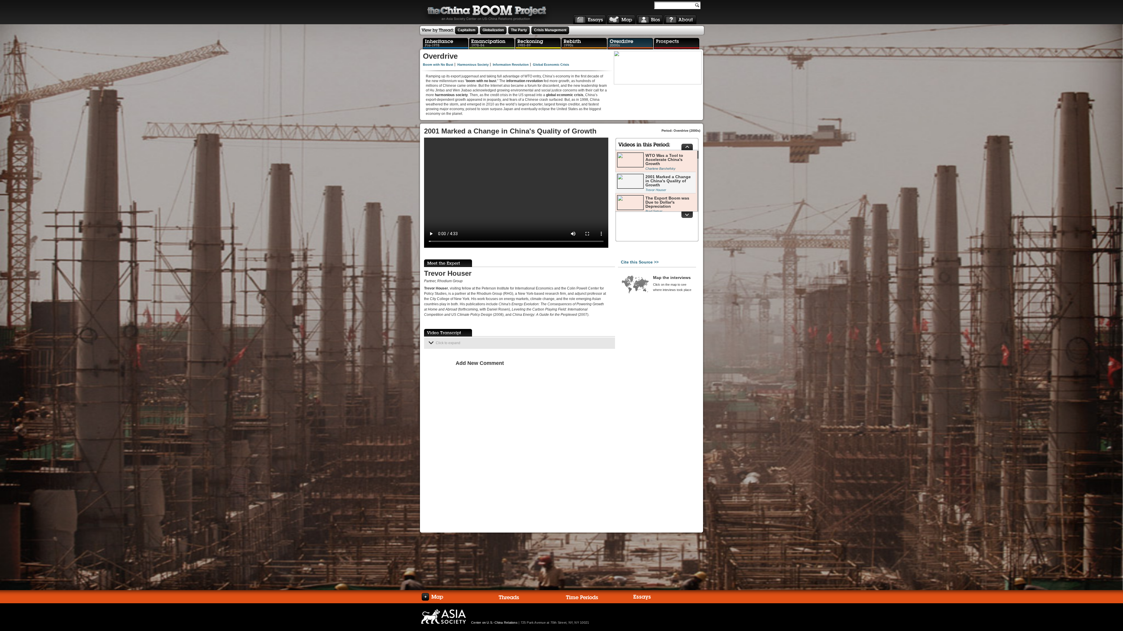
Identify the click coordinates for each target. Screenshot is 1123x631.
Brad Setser (653, 211)
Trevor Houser (655, 190)
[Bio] (649, 19)
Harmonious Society (473, 64)
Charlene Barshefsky (660, 168)
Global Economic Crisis (551, 64)
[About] (680, 19)
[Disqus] (534, 443)
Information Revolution (511, 64)
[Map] (621, 19)
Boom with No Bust (438, 64)
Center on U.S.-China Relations (494, 622)
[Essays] (589, 19)
